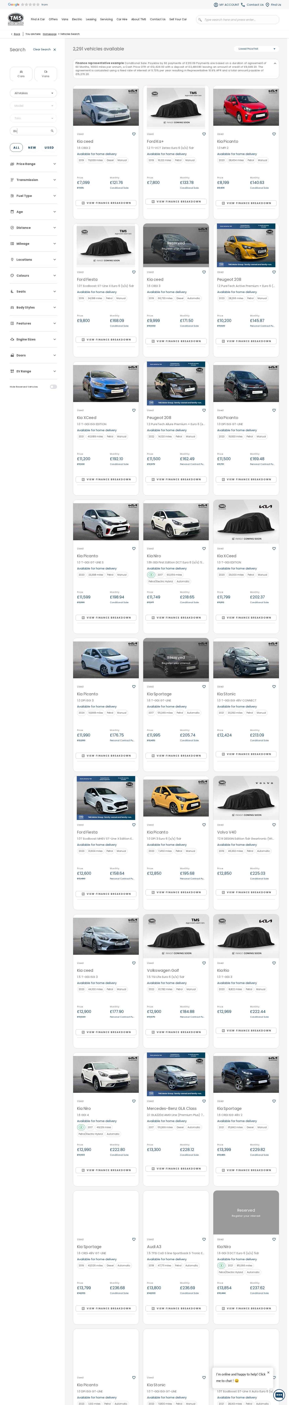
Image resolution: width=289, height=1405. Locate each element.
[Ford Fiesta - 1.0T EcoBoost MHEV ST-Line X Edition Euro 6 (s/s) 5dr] (106, 798)
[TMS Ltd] (16, 19)
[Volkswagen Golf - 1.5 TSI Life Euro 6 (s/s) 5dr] (176, 936)
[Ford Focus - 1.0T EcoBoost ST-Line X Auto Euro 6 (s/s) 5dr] (246, 1351)
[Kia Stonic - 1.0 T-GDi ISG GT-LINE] (176, 1351)
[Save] (134, 134)
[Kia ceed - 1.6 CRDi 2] (106, 107)
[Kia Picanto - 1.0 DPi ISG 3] (106, 660)
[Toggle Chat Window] (279, 1395)
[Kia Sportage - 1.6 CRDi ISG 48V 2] (246, 1074)
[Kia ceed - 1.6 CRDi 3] (176, 245)
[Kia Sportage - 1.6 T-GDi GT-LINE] (176, 660)
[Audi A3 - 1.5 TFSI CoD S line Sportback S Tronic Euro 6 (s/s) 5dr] (176, 1212)
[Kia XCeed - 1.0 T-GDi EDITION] (246, 522)
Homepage (49, 34)
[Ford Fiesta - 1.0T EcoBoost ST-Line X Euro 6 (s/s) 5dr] (106, 245)
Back (17, 34)
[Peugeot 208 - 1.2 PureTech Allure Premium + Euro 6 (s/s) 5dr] (176, 383)
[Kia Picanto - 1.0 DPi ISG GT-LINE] (246, 383)
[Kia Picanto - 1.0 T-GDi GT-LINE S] (106, 522)
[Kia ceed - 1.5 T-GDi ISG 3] (106, 936)
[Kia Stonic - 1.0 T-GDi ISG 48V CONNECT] (246, 660)
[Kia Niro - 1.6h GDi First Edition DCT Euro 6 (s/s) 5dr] (176, 522)
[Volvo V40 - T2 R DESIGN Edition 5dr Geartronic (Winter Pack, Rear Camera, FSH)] (246, 798)
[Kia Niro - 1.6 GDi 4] (106, 1074)
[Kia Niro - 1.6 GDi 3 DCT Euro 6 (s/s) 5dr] (246, 1212)
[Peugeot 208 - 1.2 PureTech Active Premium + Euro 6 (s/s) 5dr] (246, 245)
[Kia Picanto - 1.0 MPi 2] (246, 107)
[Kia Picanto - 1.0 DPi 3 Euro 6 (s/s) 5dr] (176, 798)
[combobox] (33, 93)
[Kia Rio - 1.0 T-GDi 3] (246, 936)
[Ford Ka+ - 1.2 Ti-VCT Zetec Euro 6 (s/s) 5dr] (176, 107)
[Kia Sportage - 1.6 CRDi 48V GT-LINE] (106, 1212)
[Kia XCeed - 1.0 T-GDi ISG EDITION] (106, 383)
